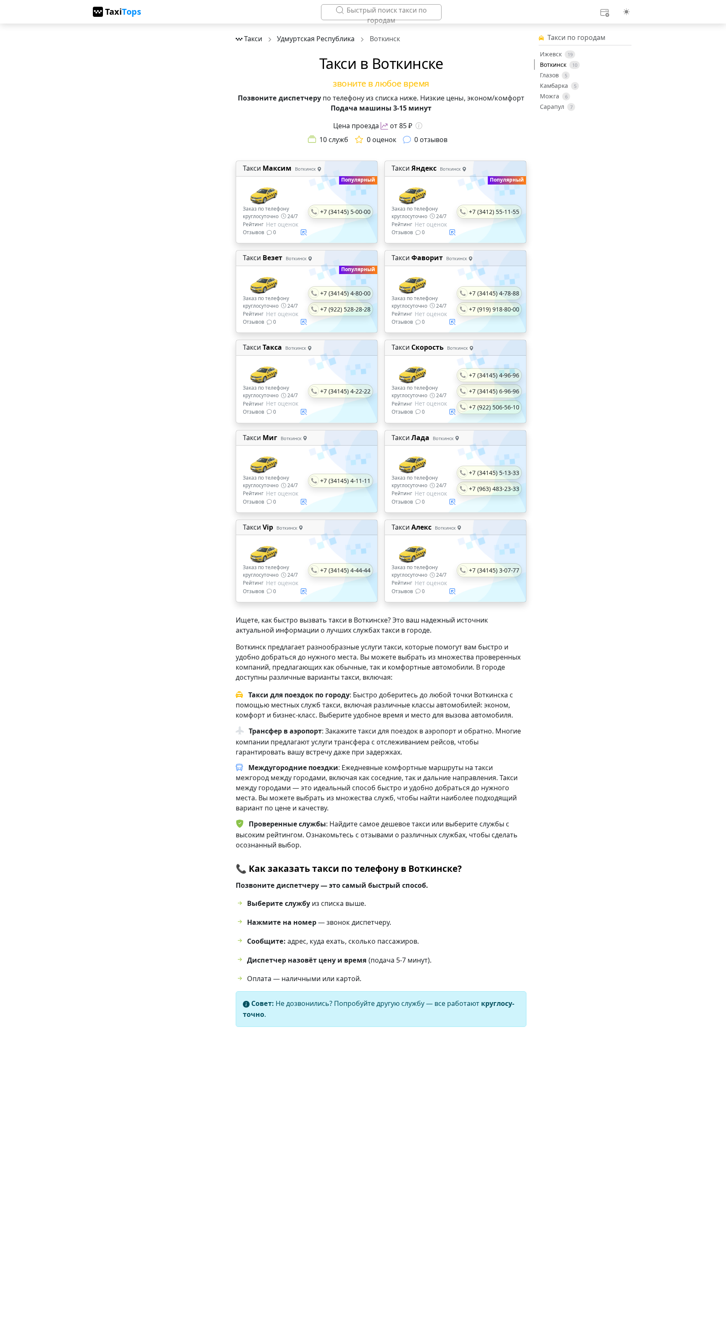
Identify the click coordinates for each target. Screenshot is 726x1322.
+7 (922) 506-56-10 (494, 407)
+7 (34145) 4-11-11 (345, 481)
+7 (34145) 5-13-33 (494, 473)
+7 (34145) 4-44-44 (345, 570)
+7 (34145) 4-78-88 (494, 293)
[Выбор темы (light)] (626, 11)
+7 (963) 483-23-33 (494, 489)
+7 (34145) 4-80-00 (345, 293)
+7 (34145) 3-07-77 (494, 570)
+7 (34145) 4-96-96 (494, 375)
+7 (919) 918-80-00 (494, 309)
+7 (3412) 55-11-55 (494, 212)
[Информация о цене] (419, 126)
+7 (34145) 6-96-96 (494, 391)
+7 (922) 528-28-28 (345, 309)
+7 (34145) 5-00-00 (345, 212)
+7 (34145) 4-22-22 (345, 391)
